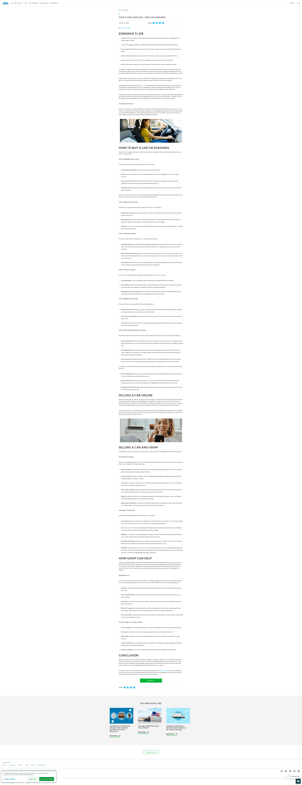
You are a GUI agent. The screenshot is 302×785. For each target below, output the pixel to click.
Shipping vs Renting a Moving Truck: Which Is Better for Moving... (176, 728)
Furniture (20, 765)
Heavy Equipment (41, 765)
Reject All (32, 779)
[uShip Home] (5, 3)
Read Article (114, 736)
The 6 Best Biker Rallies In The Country (148, 727)
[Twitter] (290, 771)
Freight (27, 765)
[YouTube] (294, 771)
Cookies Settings (9, 779)
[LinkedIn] (299, 771)
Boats (32, 765)
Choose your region (293, 775)
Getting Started (16, 3)
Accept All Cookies (46, 779)
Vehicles (4, 765)
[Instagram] (286, 771)
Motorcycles (12, 765)
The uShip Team (126, 28)
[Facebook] (282, 771)
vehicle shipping (163, 670)
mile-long (143, 85)
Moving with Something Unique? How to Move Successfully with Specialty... (120, 728)
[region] (28, 776)
